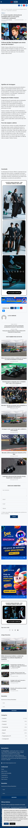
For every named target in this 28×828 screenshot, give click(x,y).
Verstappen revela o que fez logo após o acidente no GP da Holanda (17, 681)
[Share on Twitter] (18, 308)
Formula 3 (14, 724)
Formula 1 (14, 718)
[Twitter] (21, 5)
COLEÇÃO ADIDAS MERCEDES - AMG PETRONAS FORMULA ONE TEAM (14, 183)
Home (2, 9)
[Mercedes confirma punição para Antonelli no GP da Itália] (14, 442)
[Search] (26, 1)
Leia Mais (12, 823)
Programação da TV (14, 736)
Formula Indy (14, 727)
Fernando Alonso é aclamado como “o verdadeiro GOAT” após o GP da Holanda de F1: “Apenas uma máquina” (18, 665)
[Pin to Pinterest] (21, 308)
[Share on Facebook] (15, 308)
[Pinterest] (24, 5)
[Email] (26, 5)
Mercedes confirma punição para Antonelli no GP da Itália (18, 689)
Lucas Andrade (9, 19)
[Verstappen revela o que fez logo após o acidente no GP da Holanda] (14, 418)
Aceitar (6, 823)
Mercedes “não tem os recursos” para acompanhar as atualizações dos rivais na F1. (18, 673)
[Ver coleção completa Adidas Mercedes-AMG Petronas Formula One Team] (14, 612)
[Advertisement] (14, 69)
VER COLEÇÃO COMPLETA (14, 292)
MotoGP (14, 730)
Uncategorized (14, 738)
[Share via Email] (3, 311)
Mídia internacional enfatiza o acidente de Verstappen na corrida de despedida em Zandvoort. (12, 657)
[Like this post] (12, 308)
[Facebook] (19, 5)
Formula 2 (14, 721)
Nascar (14, 733)
